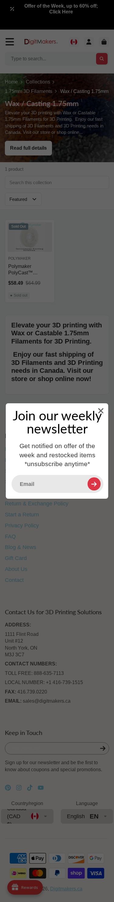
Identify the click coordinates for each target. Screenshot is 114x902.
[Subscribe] (94, 483)
